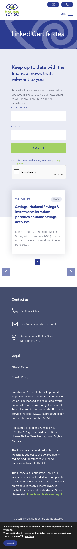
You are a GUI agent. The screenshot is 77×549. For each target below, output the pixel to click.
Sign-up (39, 148)
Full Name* (19, 108)
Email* (15, 127)
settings (29, 536)
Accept (10, 543)
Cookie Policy (20, 377)
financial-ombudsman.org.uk (44, 494)
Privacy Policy (20, 366)
